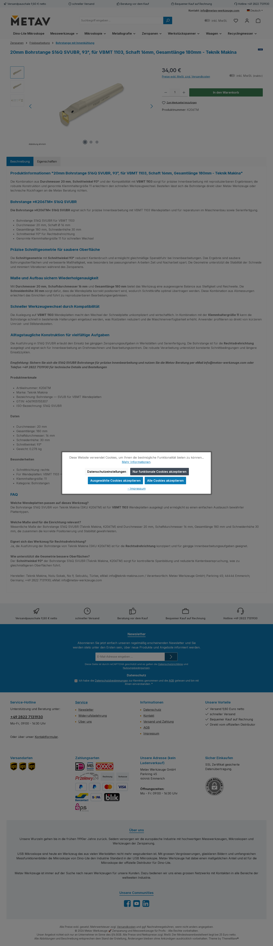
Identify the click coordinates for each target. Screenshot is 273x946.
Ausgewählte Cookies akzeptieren (115, 480)
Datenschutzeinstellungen (106, 471)
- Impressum (137, 488)
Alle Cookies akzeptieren (165, 480)
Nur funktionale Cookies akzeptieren (159, 471)
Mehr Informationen (136, 462)
